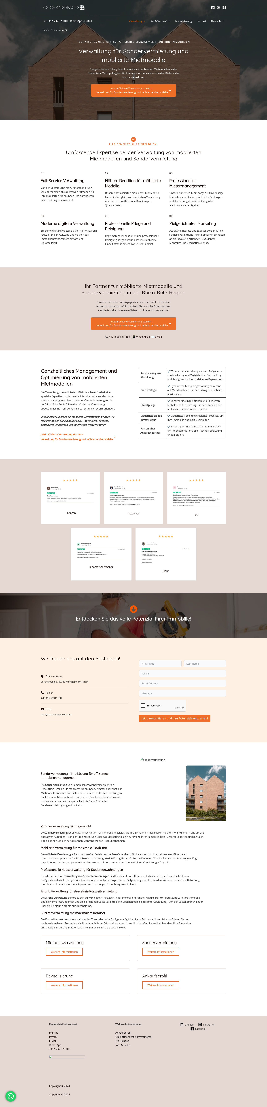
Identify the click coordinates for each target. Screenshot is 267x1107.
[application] (144, 21)
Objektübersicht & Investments (133, 1037)
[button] (133, 90)
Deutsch (216, 21)
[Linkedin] (213, 7)
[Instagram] (218, 7)
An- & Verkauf (158, 21)
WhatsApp (76, 21)
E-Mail (88, 21)
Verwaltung (135, 21)
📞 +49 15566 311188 (117, 336)
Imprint (53, 1032)
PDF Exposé (122, 1041)
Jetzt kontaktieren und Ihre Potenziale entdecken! (175, 718)
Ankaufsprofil (123, 1032)
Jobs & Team (122, 1045)
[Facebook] (224, 7)
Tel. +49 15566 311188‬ (55, 21)
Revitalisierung (183, 21)
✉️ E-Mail (156, 336)
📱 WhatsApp (140, 336)
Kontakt (201, 21)
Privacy (53, 1037)
